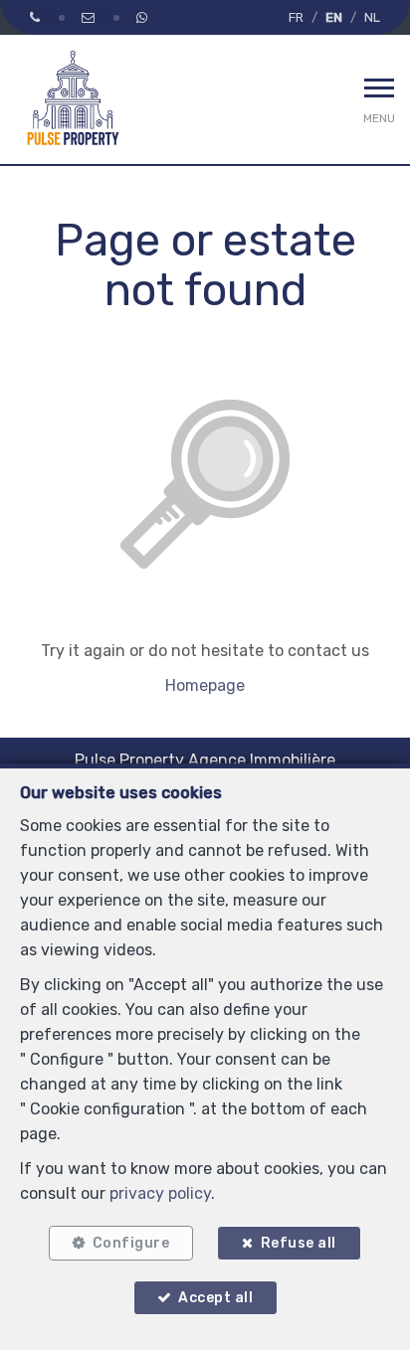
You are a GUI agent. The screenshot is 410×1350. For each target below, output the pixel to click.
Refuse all (298, 1243)
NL (372, 17)
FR (296, 17)
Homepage (205, 685)
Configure (131, 1243)
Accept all (215, 1297)
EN (333, 17)
